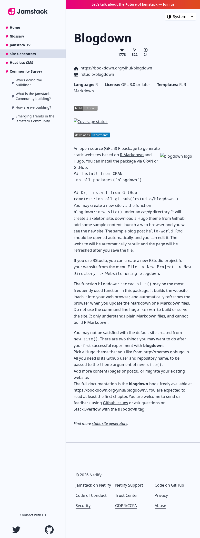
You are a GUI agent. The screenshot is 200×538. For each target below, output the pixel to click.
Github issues (115, 402)
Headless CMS (21, 62)
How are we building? (33, 107)
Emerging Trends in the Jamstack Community (35, 118)
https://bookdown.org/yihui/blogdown (116, 68)
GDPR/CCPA (126, 505)
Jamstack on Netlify (93, 485)
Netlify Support (129, 485)
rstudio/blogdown (97, 74)
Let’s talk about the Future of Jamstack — (132, 4)
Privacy (161, 495)
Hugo (79, 161)
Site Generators (23, 53)
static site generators (109, 423)
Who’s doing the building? (29, 82)
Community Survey (26, 71)
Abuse (160, 505)
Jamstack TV (20, 45)
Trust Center (126, 495)
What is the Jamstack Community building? (33, 96)
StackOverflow (87, 409)
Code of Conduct (91, 495)
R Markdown (132, 154)
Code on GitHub (169, 485)
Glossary (17, 36)
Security (83, 505)
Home (15, 27)
